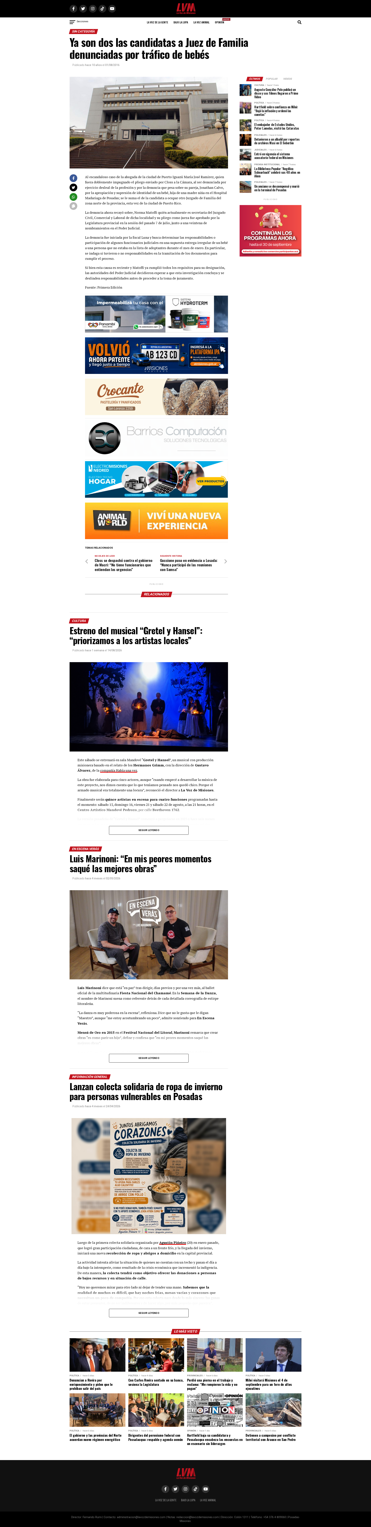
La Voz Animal (201, 22)
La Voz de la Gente (157, 22)
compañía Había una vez (118, 770)
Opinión (220, 21)
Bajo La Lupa (181, 22)
